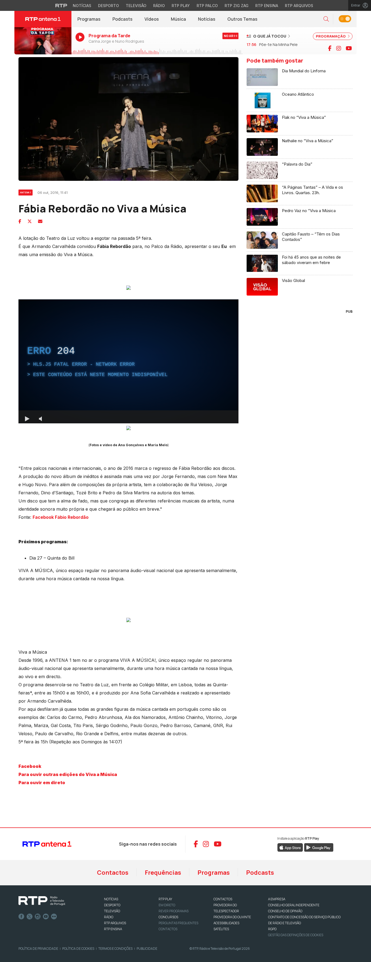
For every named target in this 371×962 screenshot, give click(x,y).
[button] (326, 19)
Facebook (29, 766)
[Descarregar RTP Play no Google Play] (319, 847)
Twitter (30, 917)
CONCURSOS (168, 917)
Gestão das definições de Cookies (295, 935)
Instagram (38, 917)
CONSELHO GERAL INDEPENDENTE (293, 905)
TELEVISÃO (112, 911)
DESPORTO (112, 905)
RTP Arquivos (299, 5)
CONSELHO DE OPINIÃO (285, 911)
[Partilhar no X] (29, 221)
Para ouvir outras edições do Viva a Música (67, 774)
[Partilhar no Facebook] (19, 221)
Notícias (82, 5)
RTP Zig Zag (237, 5)
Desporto (108, 5)
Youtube (46, 917)
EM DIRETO (167, 905)
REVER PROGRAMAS (173, 911)
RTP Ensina (266, 5)
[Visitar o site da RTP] (61, 5)
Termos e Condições (115, 948)
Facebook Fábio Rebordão (61, 517)
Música (178, 19)
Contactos (112, 872)
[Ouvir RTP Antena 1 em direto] (42, 40)
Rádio (159, 5)
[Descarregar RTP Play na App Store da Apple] (290, 847)
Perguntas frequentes (178, 923)
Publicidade (147, 948)
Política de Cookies (78, 948)
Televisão (136, 5)
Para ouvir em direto (41, 782)
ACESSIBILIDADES (226, 923)
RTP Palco (207, 5)
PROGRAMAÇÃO (331, 36)
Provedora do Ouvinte (232, 917)
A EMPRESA (276, 899)
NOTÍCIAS (111, 899)
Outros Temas (242, 19)
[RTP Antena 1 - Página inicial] (42, 19)
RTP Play (181, 5)
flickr (54, 917)
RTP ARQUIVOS (115, 923)
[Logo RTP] (41, 900)
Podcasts (122, 19)
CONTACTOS (222, 899)
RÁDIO (108, 917)
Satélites (221, 929)
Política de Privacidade (38, 948)
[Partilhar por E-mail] (40, 221)
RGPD (272, 929)
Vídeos (151, 19)
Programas (88, 19)
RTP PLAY (165, 899)
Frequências (163, 872)
